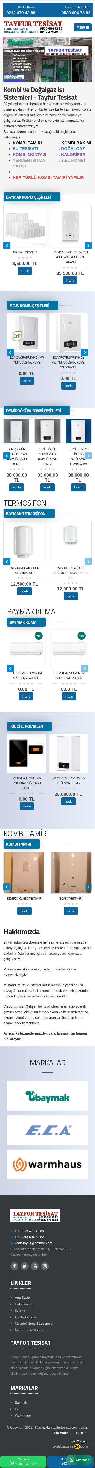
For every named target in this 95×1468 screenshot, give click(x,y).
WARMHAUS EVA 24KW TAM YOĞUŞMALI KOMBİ (27, 780)
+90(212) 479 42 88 (29, 1231)
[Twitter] (25, 1266)
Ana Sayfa (22, 1297)
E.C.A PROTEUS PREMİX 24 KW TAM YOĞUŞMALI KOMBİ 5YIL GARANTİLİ (26, 362)
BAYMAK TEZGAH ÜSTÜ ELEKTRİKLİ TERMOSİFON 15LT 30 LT (70, 572)
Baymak (21, 1402)
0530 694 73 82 (25, 1461)
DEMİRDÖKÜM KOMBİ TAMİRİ (24, 898)
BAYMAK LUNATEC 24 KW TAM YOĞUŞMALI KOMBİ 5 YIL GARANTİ (70, 257)
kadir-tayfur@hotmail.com (33, 1243)
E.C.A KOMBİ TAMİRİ (70, 898)
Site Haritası (62, 1433)
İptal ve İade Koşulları (31, 1330)
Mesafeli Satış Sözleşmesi (34, 1323)
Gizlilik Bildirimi (25, 1317)
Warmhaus (23, 1415)
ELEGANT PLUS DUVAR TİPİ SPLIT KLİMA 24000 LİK (26, 675)
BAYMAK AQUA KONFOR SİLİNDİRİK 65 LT (24, 570)
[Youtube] (35, 1266)
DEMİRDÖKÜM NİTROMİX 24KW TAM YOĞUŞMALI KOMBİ (17, 456)
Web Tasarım (79, 1441)
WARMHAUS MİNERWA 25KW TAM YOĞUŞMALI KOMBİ (68, 783)
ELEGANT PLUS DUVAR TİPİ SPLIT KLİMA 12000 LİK (68, 675)
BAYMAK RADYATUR (25, 252)
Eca (18, 1409)
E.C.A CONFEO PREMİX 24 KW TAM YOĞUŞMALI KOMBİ (68, 360)
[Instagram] (45, 1266)
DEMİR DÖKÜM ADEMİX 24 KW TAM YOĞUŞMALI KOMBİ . (47, 456)
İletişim (20, 1310)
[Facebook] (14, 1266)
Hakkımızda (23, 1304)
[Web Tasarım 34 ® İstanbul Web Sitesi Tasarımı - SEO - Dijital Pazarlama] (70, 1446)
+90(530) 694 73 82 (29, 1237)
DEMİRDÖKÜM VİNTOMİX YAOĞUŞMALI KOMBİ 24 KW (78, 456)
